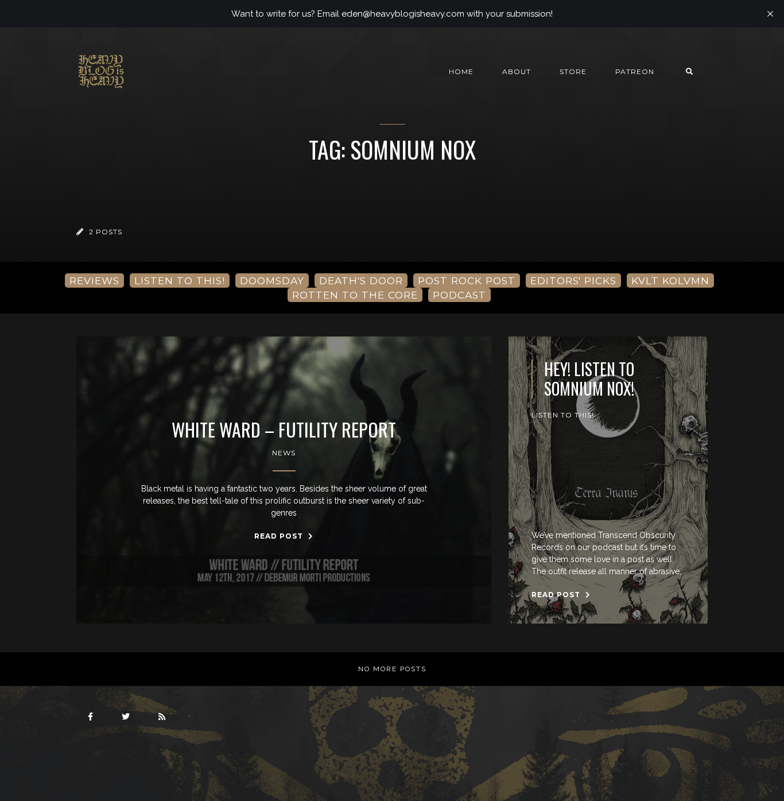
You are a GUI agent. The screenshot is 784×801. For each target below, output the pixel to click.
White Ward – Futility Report (284, 429)
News (284, 452)
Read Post (279, 536)
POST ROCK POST (466, 280)
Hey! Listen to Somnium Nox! (589, 378)
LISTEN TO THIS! (179, 280)
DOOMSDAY (272, 280)
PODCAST (459, 295)
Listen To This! (562, 415)
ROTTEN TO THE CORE (355, 295)
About (516, 71)
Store (573, 71)
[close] (770, 14)
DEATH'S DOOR (361, 280)
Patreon (634, 71)
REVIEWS (94, 280)
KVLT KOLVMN (670, 280)
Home (461, 71)
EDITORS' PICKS (573, 280)
